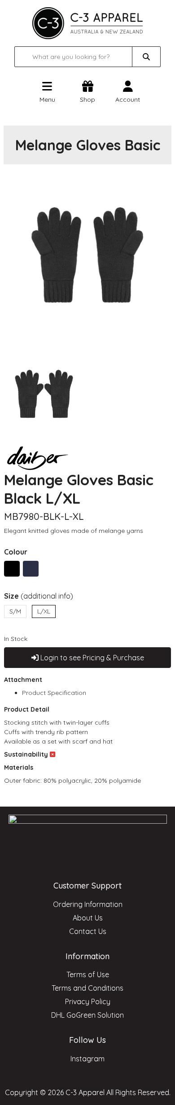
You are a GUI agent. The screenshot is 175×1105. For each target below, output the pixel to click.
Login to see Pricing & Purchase (91, 657)
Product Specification (54, 693)
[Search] (146, 56)
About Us (88, 917)
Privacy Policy (87, 1001)
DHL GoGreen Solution (87, 1014)
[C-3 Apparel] (87, 22)
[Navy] (31, 569)
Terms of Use (87, 974)
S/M (15, 611)
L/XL (43, 611)
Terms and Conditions (87, 987)
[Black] (12, 569)
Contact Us (87, 931)
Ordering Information (87, 904)
